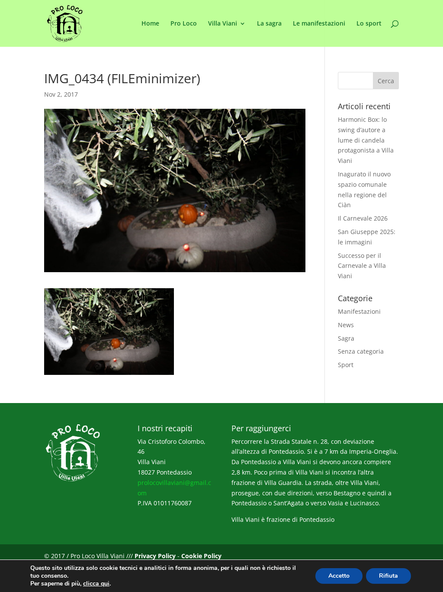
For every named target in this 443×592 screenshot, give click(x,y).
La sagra (269, 23)
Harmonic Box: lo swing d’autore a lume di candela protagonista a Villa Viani (366, 140)
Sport (345, 365)
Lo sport (369, 23)
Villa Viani (222, 23)
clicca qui (96, 584)
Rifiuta (388, 576)
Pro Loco (183, 23)
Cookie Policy (201, 556)
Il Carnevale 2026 (363, 218)
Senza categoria (361, 351)
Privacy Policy (155, 556)
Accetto (339, 576)
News (346, 325)
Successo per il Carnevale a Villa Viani (362, 265)
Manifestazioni (359, 311)
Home (150, 23)
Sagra (346, 338)
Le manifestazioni (319, 23)
